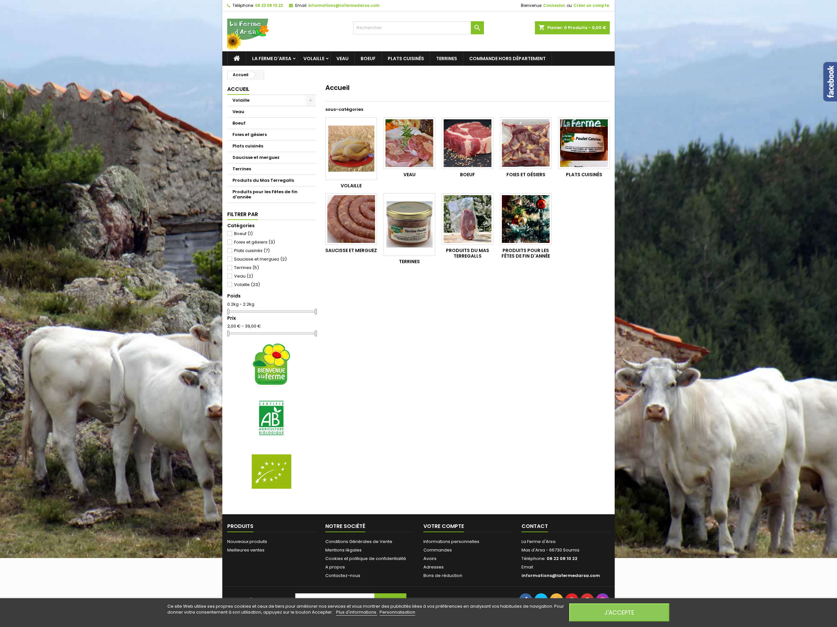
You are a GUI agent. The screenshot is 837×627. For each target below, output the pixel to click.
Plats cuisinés (406, 58)
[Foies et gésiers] (526, 143)
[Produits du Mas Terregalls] (467, 219)
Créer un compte (591, 5)
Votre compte (443, 526)
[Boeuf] (467, 143)
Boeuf (368, 58)
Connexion (554, 5)
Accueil (238, 89)
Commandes (437, 550)
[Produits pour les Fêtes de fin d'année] (526, 219)
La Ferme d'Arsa (271, 58)
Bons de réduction (442, 575)
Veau (342, 58)
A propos (335, 567)
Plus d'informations (356, 612)
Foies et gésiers (249, 134)
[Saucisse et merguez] (351, 219)
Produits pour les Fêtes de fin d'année (265, 194)
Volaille (313, 58)
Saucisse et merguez (256, 157)
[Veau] (409, 143)
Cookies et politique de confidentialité (365, 558)
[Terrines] (409, 224)
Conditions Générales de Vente (358, 541)
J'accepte (619, 612)
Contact (534, 526)
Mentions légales (343, 550)
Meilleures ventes (246, 550)
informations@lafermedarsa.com (344, 5)
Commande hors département (507, 58)
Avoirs (429, 558)
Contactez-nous (342, 575)
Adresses (433, 567)
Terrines (446, 58)
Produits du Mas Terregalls (263, 180)
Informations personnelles (451, 541)
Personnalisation (397, 612)
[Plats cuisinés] (584, 143)
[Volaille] (351, 148)
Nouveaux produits (247, 541)
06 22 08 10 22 (269, 5)
